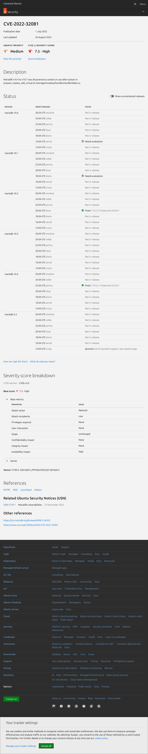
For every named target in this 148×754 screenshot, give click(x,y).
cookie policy (101, 738)
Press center (114, 698)
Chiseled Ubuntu (84, 644)
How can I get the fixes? (15, 361)
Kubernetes (9, 561)
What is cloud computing (64, 616)
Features (56, 595)
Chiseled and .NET (105, 644)
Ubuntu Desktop (12, 602)
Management (92, 588)
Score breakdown (37, 58)
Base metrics (17, 399)
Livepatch (85, 626)
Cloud (6, 616)
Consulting (86, 554)
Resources (109, 561)
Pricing (94, 661)
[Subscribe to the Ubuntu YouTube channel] (84, 706)
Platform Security (61, 626)
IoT (5, 588)
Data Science (72, 574)
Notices (126, 626)
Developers (75, 602)
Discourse (106, 661)
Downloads (9, 654)
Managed (73, 554)
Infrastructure (70, 675)
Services (86, 595)
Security (7, 626)
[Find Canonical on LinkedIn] (69, 706)
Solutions (8, 675)
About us (56, 698)
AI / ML (7, 574)
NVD (15, 489)
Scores (13, 461)
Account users (81, 661)
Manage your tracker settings (21, 746)
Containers (9, 644)
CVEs (117, 626)
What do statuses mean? (42, 361)
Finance (105, 686)
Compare (81, 637)
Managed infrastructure (16, 568)
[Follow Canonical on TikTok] (92, 706)
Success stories (71, 595)
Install (55, 547)
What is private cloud (91, 616)
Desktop (56, 654)
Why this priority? (12, 58)
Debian (38, 489)
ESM (75, 626)
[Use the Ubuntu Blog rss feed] (99, 706)
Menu (143, 4)
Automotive (58, 686)
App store (57, 588)
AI (53, 675)
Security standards (102, 626)
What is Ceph (59, 554)
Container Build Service (129, 644)
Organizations (59, 602)
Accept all (46, 746)
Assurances (57, 630)
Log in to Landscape (115, 637)
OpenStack (9, 547)
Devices (108, 668)
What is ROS (70, 581)
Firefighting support (124, 661)
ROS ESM (56, 581)
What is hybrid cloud (115, 616)
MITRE (6, 489)
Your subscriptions (61, 661)
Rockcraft (57, 647)
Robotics (8, 581)
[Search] (135, 4)
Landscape (9, 637)
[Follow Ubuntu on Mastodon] (54, 706)
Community (86, 581)
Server (66, 654)
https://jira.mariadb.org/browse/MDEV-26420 (26, 520)
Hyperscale (57, 609)
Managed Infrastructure (92, 675)
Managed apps (59, 568)
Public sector (84, 686)
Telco (96, 686)
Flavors (87, 602)
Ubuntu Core (10, 595)
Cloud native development (83, 679)
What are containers (62, 644)
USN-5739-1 (9, 504)
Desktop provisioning (91, 668)
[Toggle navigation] (143, 11)
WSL (75, 654)
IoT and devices (60, 679)
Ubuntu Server (11, 609)
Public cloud (66, 619)
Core (82, 654)
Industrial (71, 686)
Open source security (117, 675)
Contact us (11, 699)
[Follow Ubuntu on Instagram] (77, 706)
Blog (90, 698)
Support (65, 547)
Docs (97, 554)
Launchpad (26, 489)
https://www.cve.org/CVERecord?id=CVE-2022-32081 (30, 525)
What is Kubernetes (62, 561)
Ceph (6, 554)
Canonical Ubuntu (12, 3)
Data (58, 675)
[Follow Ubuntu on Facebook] (62, 706)
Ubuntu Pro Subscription (64, 668)
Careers (82, 698)
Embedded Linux (73, 588)
